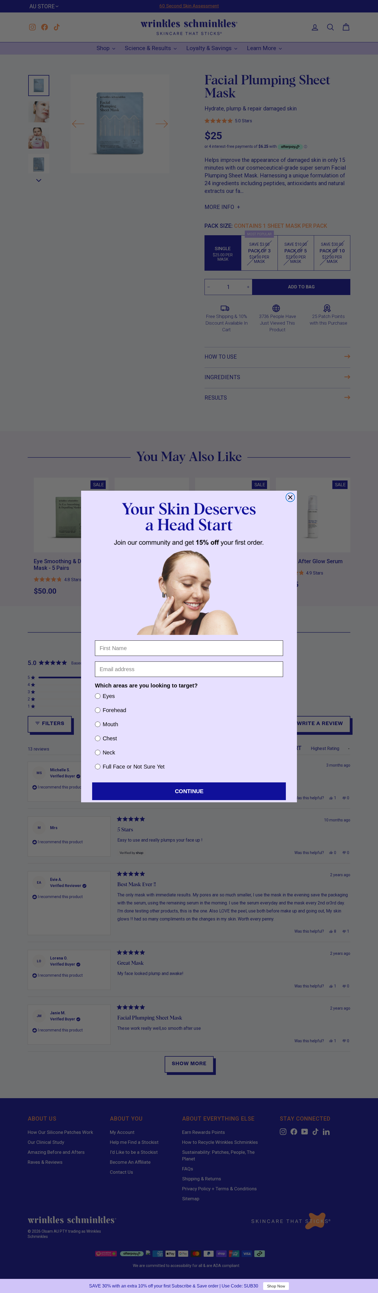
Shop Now (276, 1286)
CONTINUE (189, 791)
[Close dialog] (290, 497)
